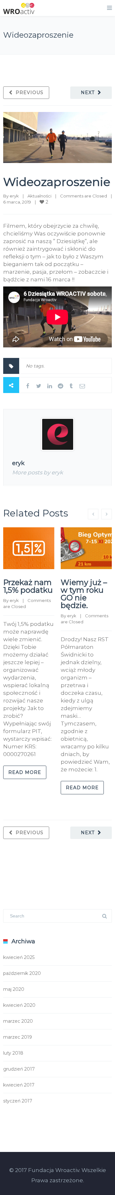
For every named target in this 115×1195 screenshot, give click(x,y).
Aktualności (39, 195)
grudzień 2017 (19, 1069)
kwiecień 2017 (18, 1085)
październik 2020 (22, 973)
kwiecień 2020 (19, 1005)
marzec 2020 (18, 1021)
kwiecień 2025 (18, 957)
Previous (29, 92)
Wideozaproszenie (56, 182)
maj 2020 (13, 989)
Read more (24, 772)
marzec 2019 (17, 1037)
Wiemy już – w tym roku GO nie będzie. (84, 594)
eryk (14, 195)
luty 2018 (13, 1053)
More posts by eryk (37, 472)
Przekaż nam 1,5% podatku (28, 586)
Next (88, 92)
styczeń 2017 (17, 1101)
